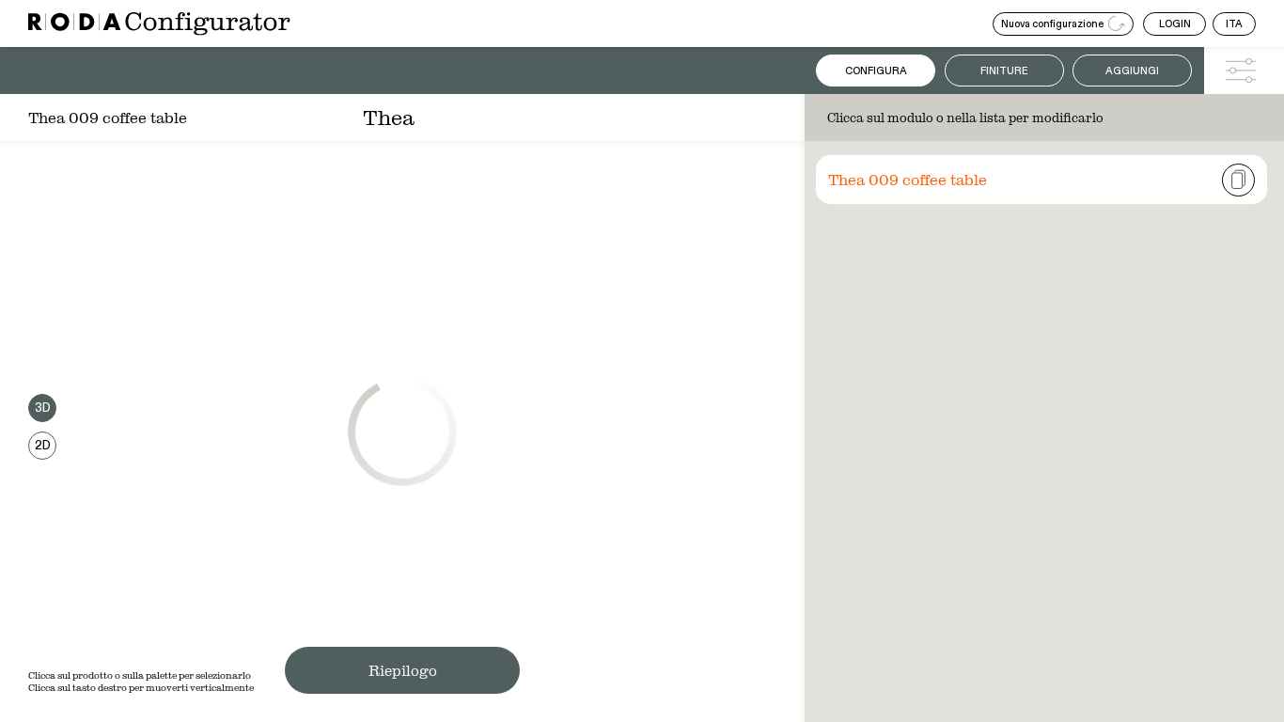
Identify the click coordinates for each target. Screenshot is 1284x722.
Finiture (1004, 71)
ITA (1234, 24)
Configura (876, 71)
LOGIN (1175, 24)
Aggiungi (1132, 71)
